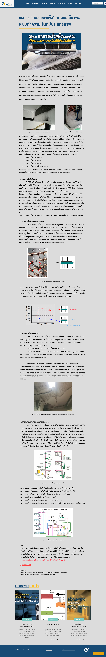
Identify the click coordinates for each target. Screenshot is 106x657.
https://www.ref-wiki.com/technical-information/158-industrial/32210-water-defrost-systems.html (43, 573)
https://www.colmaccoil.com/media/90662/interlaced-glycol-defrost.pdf (37, 575)
